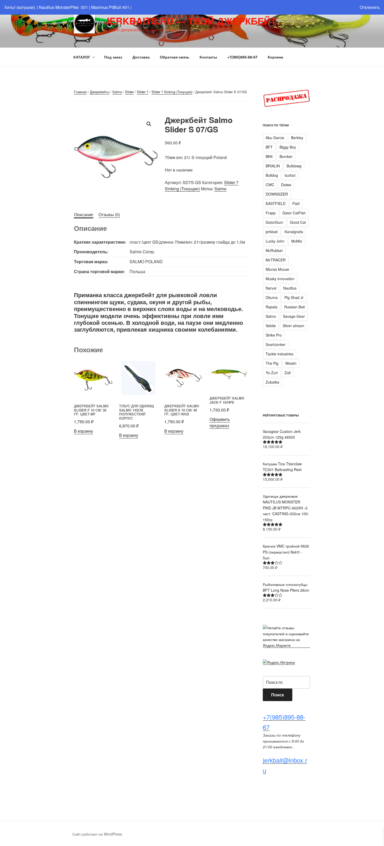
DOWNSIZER (277, 194)
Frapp (271, 212)
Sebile (271, 325)
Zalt (287, 372)
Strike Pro (274, 335)
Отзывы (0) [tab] (109, 215)
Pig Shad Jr (294, 297)
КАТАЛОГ (81, 57)
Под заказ (113, 57)
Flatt (296, 203)
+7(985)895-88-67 (242, 57)
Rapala (271, 306)
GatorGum (274, 222)
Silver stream (293, 325)
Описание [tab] (83, 215)
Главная (80, 91)
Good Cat (298, 222)
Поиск (277, 695)
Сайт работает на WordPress (97, 834)
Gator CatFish (294, 212)
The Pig (272, 363)
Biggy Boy (288, 147)
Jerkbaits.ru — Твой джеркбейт (190, 20)
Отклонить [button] (370, 7)
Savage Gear (294, 316)
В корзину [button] (83, 431)
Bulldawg (294, 165)
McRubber (274, 250)
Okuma (272, 297)
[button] (149, 124)
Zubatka (272, 382)
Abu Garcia (275, 137)
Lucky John (275, 241)
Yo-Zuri (272, 372)
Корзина (275, 57)
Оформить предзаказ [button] (220, 422)
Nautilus (289, 288)
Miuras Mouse (277, 269)
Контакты (208, 57)
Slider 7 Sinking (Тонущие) (172, 91)
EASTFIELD (276, 203)
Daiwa (286, 184)
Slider (129, 91)
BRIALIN (273, 165)
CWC (270, 184)
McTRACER (276, 259)
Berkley (297, 137)
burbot (290, 175)
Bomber (286, 156)
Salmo (117, 91)
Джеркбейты (99, 91)
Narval (271, 288)
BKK (269, 156)
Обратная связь (174, 57)
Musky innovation (280, 278)
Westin (290, 363)
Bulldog (272, 175)
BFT (269, 147)
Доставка (141, 57)
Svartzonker (276, 344)
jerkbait (272, 231)
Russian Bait (294, 306)
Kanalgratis (293, 231)
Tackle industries (279, 353)
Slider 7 (142, 91)
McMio (296, 241)
